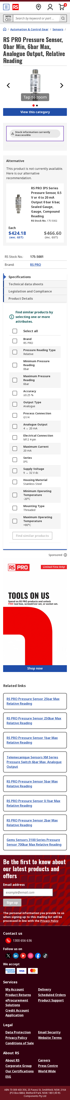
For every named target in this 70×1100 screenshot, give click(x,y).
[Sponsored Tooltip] (65, 555)
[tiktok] (45, 956)
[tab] (35, 276)
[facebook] (38, 956)
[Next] (61, 85)
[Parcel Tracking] (38, 7)
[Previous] (8, 85)
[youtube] (23, 956)
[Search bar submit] (62, 18)
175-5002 (52, 220)
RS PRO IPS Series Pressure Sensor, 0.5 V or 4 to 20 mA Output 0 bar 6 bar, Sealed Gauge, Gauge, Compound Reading (46, 202)
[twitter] (8, 956)
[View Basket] (62, 7)
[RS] (15, 7)
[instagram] (30, 956)
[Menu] (6, 7)
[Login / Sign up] (50, 7)
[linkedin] (16, 956)
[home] (4, 29)
